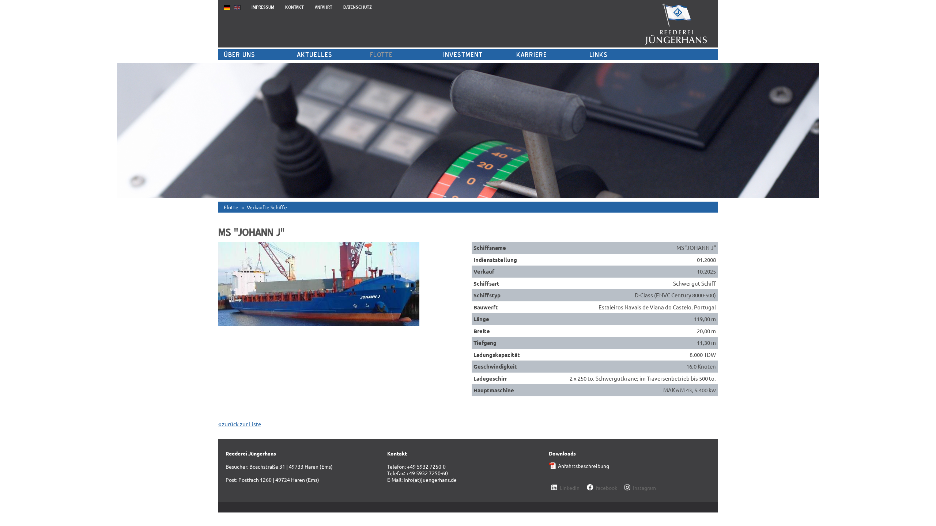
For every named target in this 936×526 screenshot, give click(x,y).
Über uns (239, 54)
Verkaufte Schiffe (267, 207)
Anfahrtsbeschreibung (583, 465)
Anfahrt (323, 7)
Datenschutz (357, 7)
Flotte (381, 54)
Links (598, 54)
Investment (463, 54)
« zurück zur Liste (239, 423)
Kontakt (294, 7)
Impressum (263, 7)
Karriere (531, 54)
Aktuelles (314, 54)
